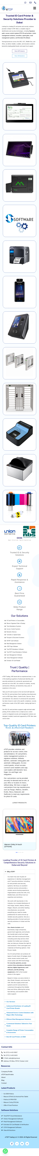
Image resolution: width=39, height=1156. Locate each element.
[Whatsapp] (5, 1151)
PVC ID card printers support (14, 709)
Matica (18, 790)
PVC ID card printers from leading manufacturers (20, 694)
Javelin (25, 790)
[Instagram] (27, 1144)
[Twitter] (17, 1144)
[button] (2, 532)
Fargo (12, 790)
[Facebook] (12, 1144)
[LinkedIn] (22, 1144)
